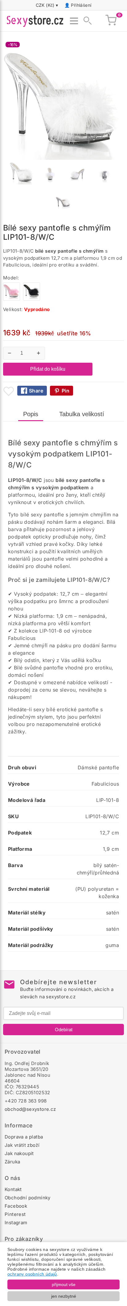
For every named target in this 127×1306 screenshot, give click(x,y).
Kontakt (13, 1189)
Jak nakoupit (19, 1153)
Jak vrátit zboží (22, 1145)
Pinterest (15, 1214)
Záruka (12, 1162)
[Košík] (111, 21)
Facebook (16, 1206)
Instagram (16, 1222)
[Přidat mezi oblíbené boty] (8, 391)
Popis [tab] (30, 414)
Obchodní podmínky (28, 1198)
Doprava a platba (24, 1137)
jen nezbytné (63, 1296)
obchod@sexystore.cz (30, 1109)
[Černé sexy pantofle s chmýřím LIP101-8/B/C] (31, 299)
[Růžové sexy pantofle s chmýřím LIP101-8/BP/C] (11, 299)
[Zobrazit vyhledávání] (85, 21)
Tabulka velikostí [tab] (81, 414)
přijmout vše (64, 1284)
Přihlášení (81, 5)
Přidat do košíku (47, 369)
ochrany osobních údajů (32, 1274)
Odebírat (63, 1029)
